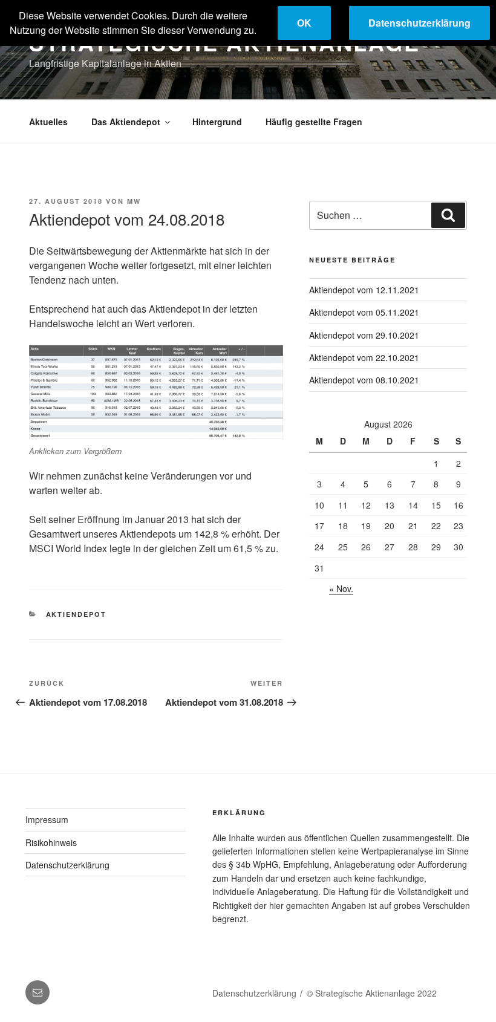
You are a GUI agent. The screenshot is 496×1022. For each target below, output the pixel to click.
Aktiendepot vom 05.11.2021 (364, 312)
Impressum (46, 819)
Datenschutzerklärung (67, 865)
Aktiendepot (76, 614)
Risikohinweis (51, 842)
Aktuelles (48, 122)
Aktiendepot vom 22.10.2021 (364, 357)
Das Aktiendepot (125, 122)
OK (304, 23)
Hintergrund (217, 122)
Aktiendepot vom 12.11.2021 (364, 290)
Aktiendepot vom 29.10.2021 (364, 335)
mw (134, 201)
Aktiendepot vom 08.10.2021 (364, 380)
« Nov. (341, 588)
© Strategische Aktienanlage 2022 (372, 993)
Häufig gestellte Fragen (314, 122)
